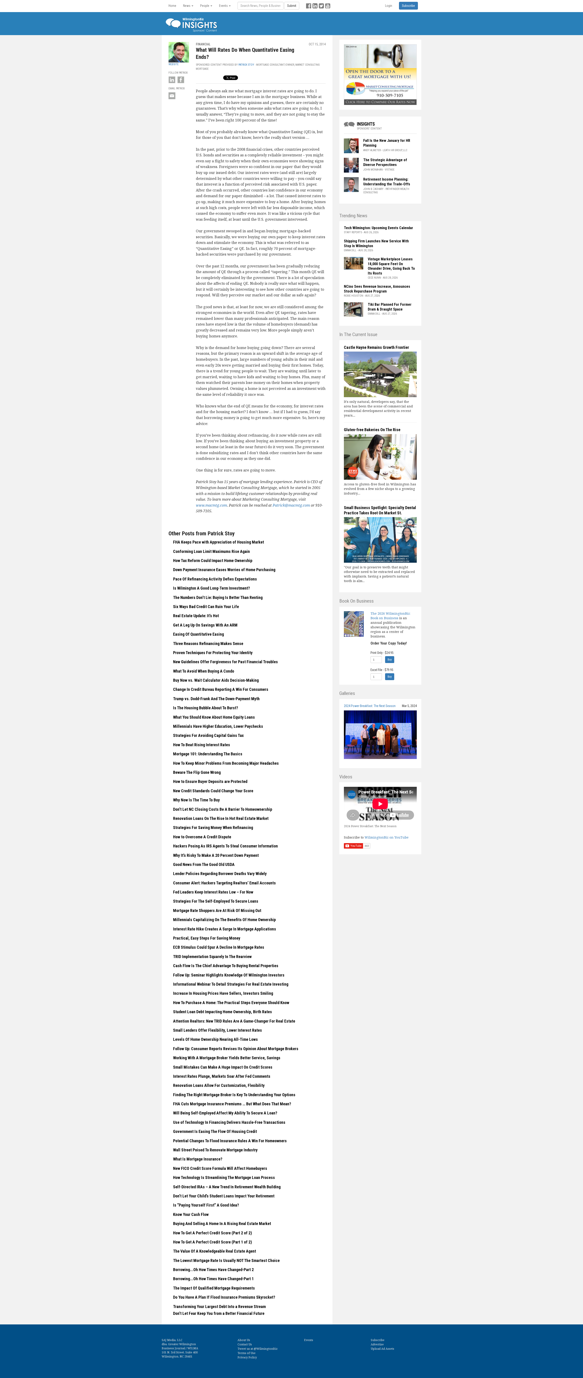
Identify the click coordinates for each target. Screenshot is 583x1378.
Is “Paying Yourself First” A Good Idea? (206, 1205)
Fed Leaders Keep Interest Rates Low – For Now (213, 892)
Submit (291, 6)
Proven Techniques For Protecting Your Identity (213, 652)
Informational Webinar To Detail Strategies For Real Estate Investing (230, 984)
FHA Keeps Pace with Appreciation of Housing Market (218, 542)
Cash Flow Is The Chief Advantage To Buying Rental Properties (225, 965)
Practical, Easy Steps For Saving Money (206, 938)
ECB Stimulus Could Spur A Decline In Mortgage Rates (218, 947)
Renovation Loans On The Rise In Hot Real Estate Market (220, 818)
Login (388, 6)
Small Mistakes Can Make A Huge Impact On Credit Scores (222, 1067)
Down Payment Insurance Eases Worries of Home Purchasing (224, 569)
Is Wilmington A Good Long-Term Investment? (211, 588)
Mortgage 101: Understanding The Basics (207, 753)
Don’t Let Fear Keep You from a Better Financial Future (218, 1313)
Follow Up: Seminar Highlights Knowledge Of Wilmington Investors (228, 975)
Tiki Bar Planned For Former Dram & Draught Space (390, 306)
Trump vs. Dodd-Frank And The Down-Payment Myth (216, 698)
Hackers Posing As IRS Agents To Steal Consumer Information (225, 846)
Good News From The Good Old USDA (204, 864)
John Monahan (373, 169)
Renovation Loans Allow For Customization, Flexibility (219, 1085)
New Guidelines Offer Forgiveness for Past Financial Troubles (225, 661)
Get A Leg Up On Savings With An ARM (205, 625)
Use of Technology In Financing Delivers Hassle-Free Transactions (229, 1122)
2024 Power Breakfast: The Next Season (370, 706)
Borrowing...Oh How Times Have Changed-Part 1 (213, 1278)
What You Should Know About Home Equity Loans (214, 717)
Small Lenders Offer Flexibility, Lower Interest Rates (217, 1030)
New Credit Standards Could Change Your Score (213, 790)
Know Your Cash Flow (191, 1214)
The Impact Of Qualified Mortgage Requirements (214, 1288)
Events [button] (223, 6)
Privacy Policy (247, 1357)
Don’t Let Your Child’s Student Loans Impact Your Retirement (223, 1196)
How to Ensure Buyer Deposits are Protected (210, 781)
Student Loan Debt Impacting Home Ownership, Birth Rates (222, 1011)
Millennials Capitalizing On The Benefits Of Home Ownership (224, 919)
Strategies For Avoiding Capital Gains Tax (208, 735)
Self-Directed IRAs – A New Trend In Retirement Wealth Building (227, 1186)
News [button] (187, 6)
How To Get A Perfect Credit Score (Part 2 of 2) (212, 1232)
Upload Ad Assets (382, 1349)
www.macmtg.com (211, 505)
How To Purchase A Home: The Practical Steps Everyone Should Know (231, 1002)
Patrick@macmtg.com (291, 505)
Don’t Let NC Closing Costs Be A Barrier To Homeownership (222, 809)
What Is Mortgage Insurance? (197, 1159)
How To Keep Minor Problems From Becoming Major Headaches (226, 763)
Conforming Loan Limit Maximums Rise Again (211, 551)
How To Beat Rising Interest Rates (201, 744)
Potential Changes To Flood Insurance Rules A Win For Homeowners (230, 1140)
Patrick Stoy (246, 64)
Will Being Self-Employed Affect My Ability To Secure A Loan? (225, 1113)
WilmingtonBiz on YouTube (387, 837)
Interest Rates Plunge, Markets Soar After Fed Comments (221, 1076)
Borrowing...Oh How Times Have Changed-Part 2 (213, 1269)
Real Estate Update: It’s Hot (196, 615)
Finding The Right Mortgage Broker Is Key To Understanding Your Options (234, 1094)
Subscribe (377, 1340)
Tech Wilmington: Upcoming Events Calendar (378, 228)
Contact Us (245, 1344)
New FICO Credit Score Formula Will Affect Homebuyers (220, 1168)
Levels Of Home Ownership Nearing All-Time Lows (215, 1039)
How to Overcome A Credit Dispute (202, 836)
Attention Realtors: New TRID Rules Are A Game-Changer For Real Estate (234, 1021)
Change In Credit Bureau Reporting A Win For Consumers (220, 689)
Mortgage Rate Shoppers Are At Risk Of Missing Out (217, 910)
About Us (244, 1340)
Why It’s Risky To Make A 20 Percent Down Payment (216, 855)
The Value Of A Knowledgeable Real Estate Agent (214, 1251)
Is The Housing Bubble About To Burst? (205, 707)
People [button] (205, 6)
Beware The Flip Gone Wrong (197, 772)
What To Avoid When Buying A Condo (203, 671)
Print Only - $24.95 (382, 653)
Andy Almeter (372, 150)
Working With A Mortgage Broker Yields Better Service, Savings (226, 1057)
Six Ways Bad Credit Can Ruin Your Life (206, 606)
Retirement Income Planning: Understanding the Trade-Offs (386, 181)
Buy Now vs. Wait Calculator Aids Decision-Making (216, 680)
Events (308, 1340)
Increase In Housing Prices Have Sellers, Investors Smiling (223, 993)
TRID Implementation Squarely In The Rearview (212, 956)
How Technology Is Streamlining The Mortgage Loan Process (224, 1177)
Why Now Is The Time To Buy (196, 800)
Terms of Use (247, 1353)
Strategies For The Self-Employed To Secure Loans (215, 901)
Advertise (377, 1344)
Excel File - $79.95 (382, 670)
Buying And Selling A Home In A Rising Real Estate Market (222, 1223)
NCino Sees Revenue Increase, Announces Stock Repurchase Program (377, 288)
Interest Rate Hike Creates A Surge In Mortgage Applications (224, 929)
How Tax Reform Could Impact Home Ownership (212, 560)
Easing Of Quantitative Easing (198, 634)
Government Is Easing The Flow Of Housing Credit (215, 1131)
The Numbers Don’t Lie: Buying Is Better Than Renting (218, 597)
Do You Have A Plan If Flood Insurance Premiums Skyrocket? (224, 1297)
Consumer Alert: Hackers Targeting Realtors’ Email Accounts (224, 883)
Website (174, 64)
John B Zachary (373, 189)
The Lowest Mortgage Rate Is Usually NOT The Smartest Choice (226, 1260)
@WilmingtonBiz (266, 1349)
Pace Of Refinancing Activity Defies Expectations (215, 579)
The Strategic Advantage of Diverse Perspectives (385, 162)
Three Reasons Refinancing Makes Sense (208, 643)
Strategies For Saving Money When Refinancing (213, 827)
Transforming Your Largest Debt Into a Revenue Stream (219, 1306)
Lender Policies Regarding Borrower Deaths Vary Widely (220, 873)
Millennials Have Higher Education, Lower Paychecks (218, 726)
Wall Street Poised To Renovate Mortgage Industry (215, 1149)
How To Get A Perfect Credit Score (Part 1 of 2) (212, 1242)
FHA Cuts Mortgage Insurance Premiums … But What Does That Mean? (232, 1103)
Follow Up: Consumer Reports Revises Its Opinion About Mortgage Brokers (235, 1048)
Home (172, 6)
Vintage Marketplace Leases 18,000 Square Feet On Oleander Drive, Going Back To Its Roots (391, 266)
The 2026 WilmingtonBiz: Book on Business (390, 615)
